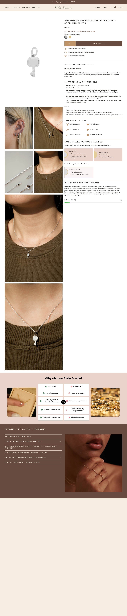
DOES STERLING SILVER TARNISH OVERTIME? (23, 441)
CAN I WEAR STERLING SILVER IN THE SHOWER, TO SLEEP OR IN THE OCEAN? (30, 447)
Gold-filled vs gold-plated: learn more (81, 32)
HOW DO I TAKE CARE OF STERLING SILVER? (22, 462)
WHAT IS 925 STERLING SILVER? (18, 437)
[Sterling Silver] (65, 37)
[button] (6, 7)
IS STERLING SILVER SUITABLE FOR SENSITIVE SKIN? (26, 453)
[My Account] (110, 7)
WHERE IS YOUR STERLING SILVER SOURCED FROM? (26, 458)
